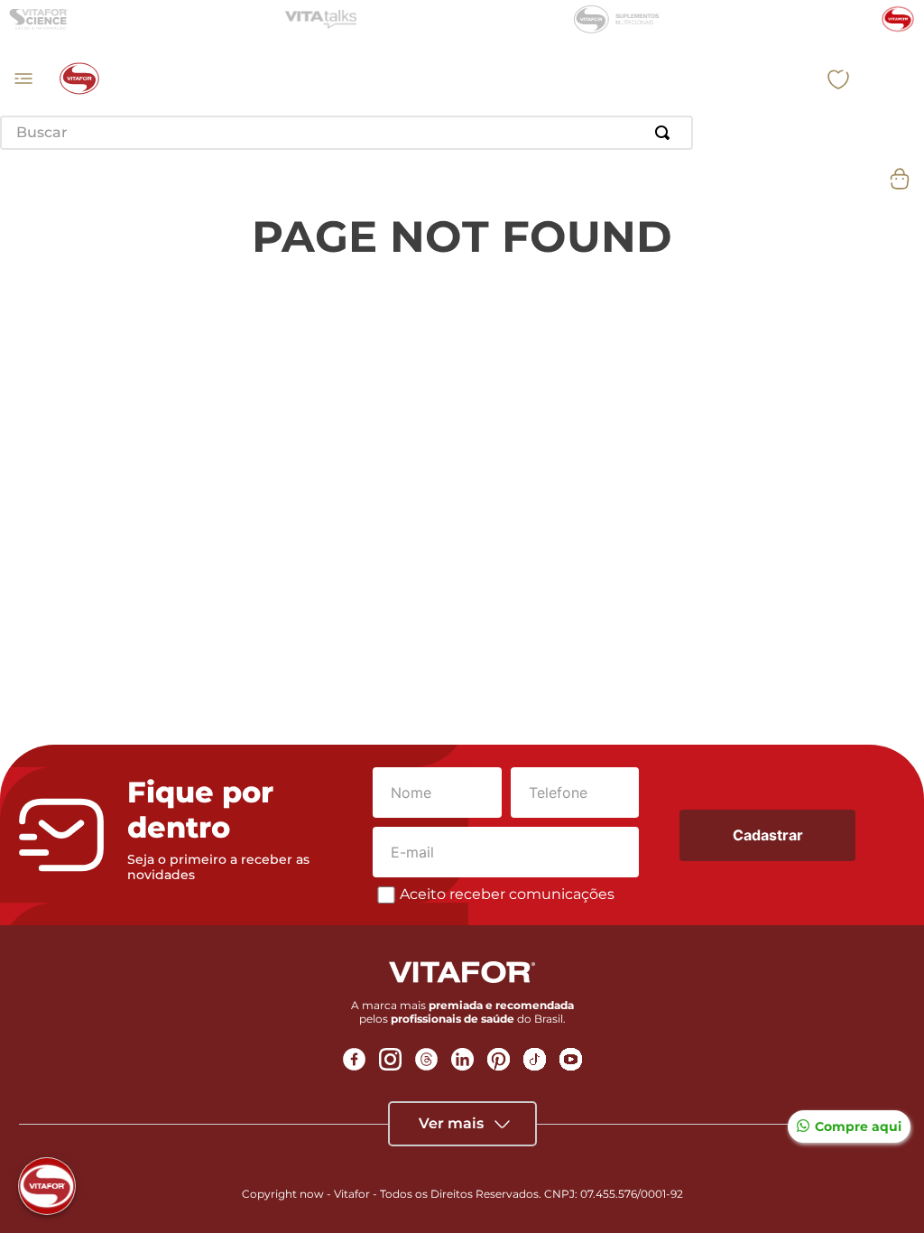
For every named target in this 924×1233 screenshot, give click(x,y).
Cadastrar (768, 835)
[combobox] (346, 133)
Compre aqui (858, 1126)
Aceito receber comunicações (507, 894)
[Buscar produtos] (666, 132)
